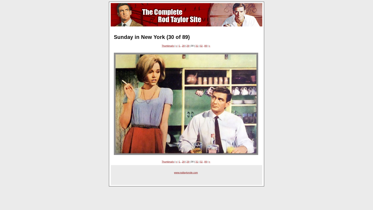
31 (196, 46)
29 (187, 46)
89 (205, 46)
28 (183, 46)
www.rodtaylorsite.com (186, 172)
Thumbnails (168, 46)
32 (201, 46)
